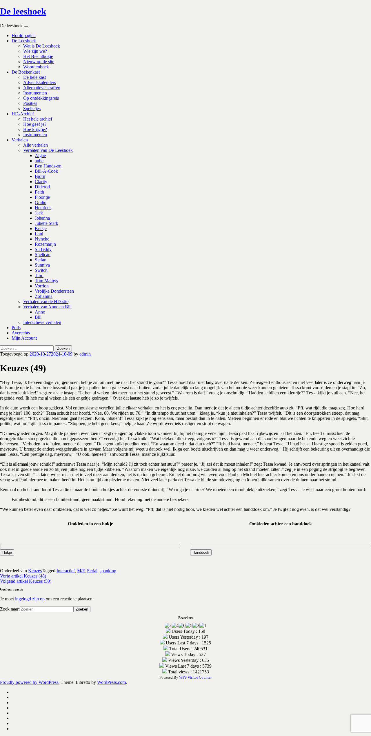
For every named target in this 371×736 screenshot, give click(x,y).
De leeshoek (23, 11)
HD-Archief (23, 113)
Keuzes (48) (23, 575)
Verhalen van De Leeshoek (48, 150)
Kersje (41, 228)
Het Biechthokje (38, 56)
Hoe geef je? (34, 124)
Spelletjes (32, 108)
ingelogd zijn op (30, 598)
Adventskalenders (39, 82)
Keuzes (35, 570)
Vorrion (42, 285)
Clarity (41, 181)
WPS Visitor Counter (195, 677)
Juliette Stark (46, 223)
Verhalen (20, 139)
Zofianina (43, 296)
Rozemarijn (45, 244)
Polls (16, 327)
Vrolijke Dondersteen (54, 291)
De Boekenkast (26, 72)
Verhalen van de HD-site (45, 301)
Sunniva (42, 265)
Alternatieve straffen (41, 87)
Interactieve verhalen (42, 322)
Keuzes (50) (25, 581)
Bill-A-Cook (46, 171)
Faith (39, 192)
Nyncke (42, 238)
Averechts (21, 332)
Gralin (40, 202)
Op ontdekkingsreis (41, 98)
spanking (108, 570)
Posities (30, 103)
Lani (39, 233)
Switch (41, 270)
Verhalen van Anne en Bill (47, 306)
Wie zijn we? (35, 51)
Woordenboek (36, 66)
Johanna (42, 218)
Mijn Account (24, 338)
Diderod (42, 186)
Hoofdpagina (24, 35)
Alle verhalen (35, 145)
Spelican (42, 254)
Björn (40, 176)
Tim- (39, 275)
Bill (38, 317)
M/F (81, 570)
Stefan (40, 259)
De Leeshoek (24, 40)
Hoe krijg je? (35, 129)
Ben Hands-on (48, 165)
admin (85, 353)
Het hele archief (37, 118)
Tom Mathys (46, 280)
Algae (40, 155)
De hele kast (34, 77)
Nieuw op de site (38, 61)
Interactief (66, 570)
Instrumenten (35, 92)
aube (39, 160)
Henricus (43, 207)
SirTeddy (43, 249)
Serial (92, 570)
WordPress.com (111, 682)
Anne (40, 311)
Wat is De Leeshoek (41, 45)
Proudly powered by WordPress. (29, 682)
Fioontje (42, 197)
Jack (39, 212)
